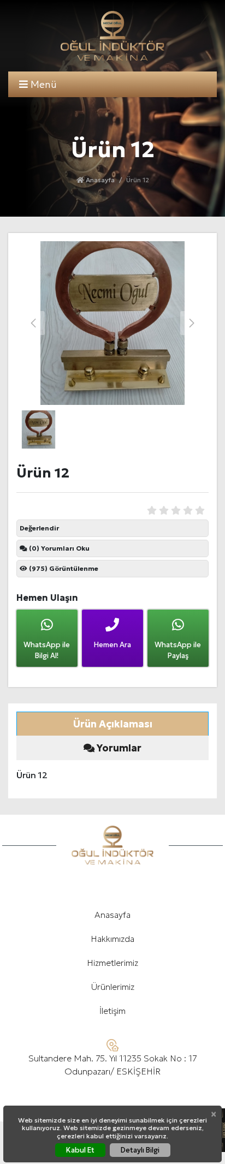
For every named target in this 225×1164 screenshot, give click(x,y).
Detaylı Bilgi (140, 1150)
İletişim (112, 1010)
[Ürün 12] (112, 323)
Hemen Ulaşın (47, 597)
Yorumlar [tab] (117, 748)
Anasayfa (99, 180)
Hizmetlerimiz (112, 962)
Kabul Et (80, 1150)
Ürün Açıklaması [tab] (112, 724)
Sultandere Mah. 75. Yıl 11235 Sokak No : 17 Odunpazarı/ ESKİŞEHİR (112, 1065)
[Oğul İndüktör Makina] (112, 36)
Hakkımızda (112, 938)
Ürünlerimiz (112, 986)
